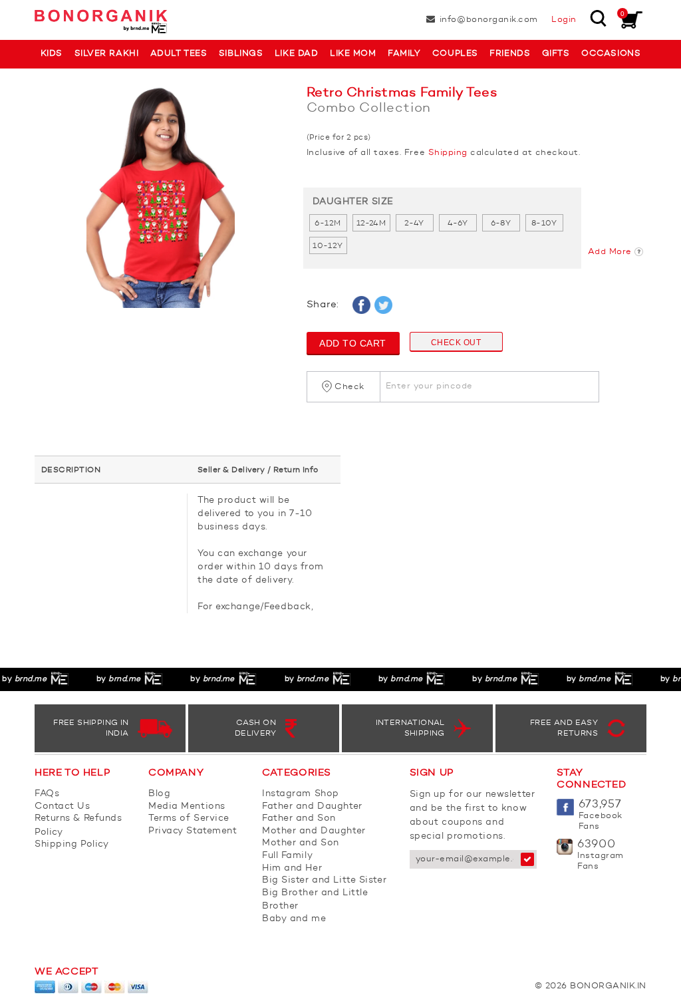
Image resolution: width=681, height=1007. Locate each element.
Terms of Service (188, 818)
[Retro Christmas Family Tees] (161, 196)
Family (404, 53)
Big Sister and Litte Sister (324, 880)
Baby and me (294, 918)
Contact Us (62, 806)
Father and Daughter (312, 806)
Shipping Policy (71, 844)
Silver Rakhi (106, 53)
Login (564, 19)
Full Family (287, 855)
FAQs (47, 793)
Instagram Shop (300, 793)
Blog (159, 793)
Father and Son (299, 818)
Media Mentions (186, 806)
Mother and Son (300, 842)
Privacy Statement (192, 830)
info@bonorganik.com (488, 19)
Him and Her (292, 868)
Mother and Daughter (314, 830)
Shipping (448, 152)
